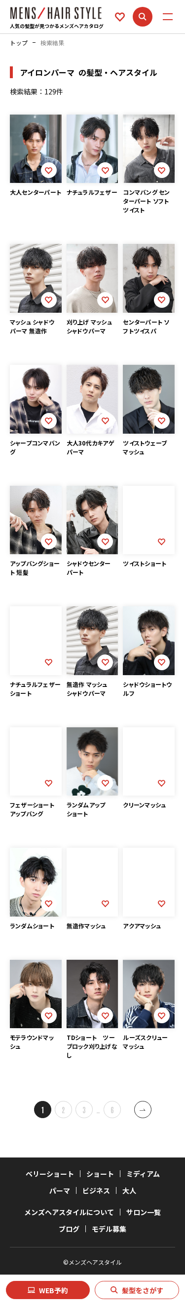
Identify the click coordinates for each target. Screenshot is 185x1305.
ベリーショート (50, 1173)
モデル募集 (109, 1228)
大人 (129, 1190)
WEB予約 (53, 1290)
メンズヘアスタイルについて (69, 1212)
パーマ (59, 1190)
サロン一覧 (143, 1212)
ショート (100, 1173)
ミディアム (143, 1173)
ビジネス (96, 1190)
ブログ (69, 1228)
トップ (19, 43)
